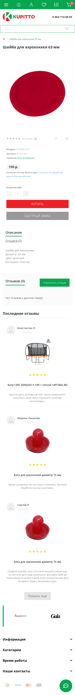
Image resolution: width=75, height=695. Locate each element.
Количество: (14, 187)
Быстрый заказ (37, 216)
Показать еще (37, 596)
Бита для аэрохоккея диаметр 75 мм (37, 475)
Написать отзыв (54, 283)
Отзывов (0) (13, 241)
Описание (13, 232)
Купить (37, 204)
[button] (31, 4)
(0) (35, 138)
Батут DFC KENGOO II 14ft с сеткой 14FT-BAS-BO (38, 385)
